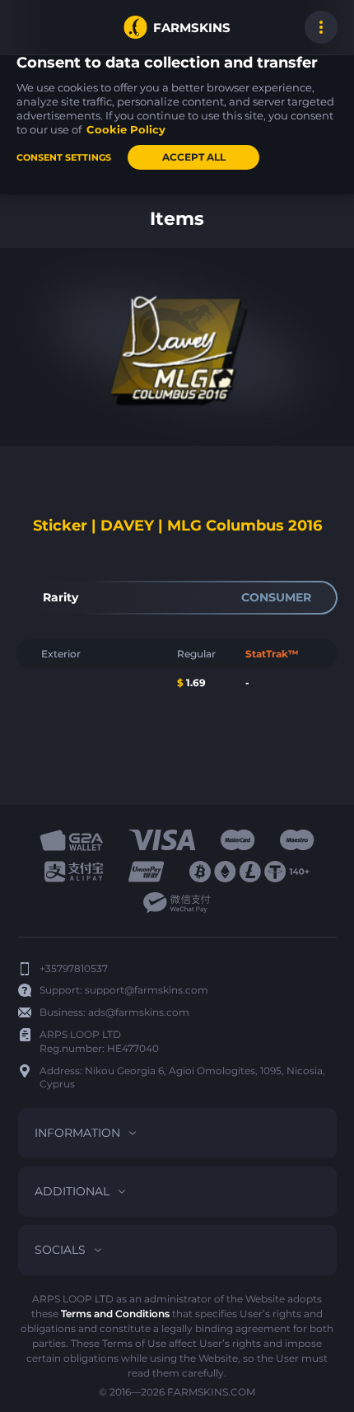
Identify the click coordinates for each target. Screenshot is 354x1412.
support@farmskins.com (146, 990)
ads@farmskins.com (138, 1012)
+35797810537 (74, 968)
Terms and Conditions (115, 1313)
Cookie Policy (125, 129)
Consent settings (63, 157)
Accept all (194, 157)
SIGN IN (32, 27)
